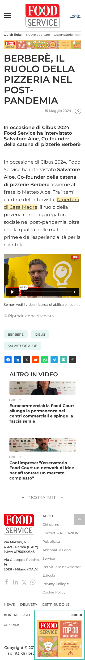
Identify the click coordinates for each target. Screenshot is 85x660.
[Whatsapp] (33, 582)
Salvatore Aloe (22, 346)
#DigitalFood (17, 615)
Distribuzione (56, 604)
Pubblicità (51, 541)
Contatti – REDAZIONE (61, 533)
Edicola (48, 575)
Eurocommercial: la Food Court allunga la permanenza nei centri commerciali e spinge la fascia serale (41, 413)
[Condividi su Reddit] (35, 359)
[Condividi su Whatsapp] (44, 359)
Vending (12, 625)
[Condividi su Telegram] (54, 359)
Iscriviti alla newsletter (61, 567)
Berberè (16, 334)
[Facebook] (7, 582)
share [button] (78, 110)
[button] (7, 15)
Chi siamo (50, 524)
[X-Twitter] (24, 582)
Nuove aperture (38, 34)
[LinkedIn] (16, 582)
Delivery (28, 604)
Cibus (40, 334)
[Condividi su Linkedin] (17, 359)
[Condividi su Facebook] (8, 359)
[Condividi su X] (26, 359)
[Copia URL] (72, 359)
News (9, 604)
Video (16, 400)
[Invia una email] (63, 359)
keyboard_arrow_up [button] (79, 519)
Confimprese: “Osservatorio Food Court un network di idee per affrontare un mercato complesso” (41, 470)
